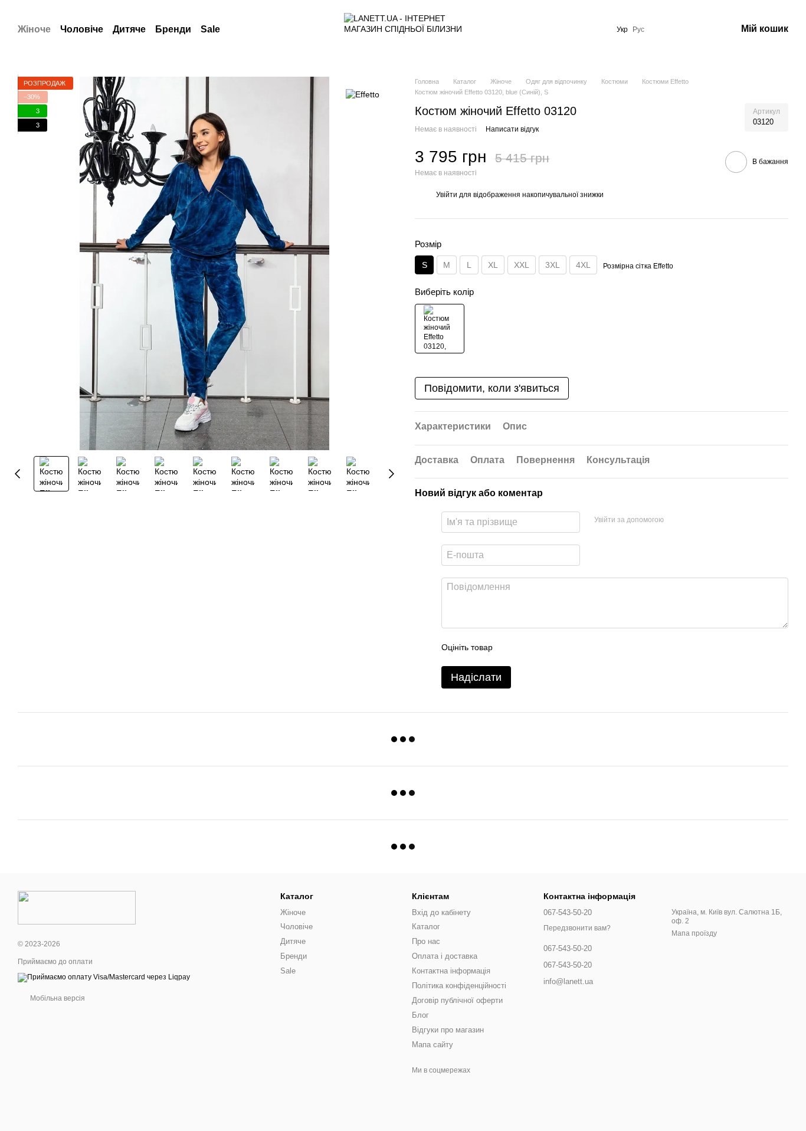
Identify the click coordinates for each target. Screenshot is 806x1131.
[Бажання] (665, 29)
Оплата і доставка (444, 956)
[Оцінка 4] (568, 647)
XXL (521, 265)
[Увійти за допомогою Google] (696, 520)
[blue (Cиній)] (439, 328)
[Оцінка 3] (549, 647)
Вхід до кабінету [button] (441, 912)
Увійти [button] (446, 195)
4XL (583, 265)
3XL (552, 265)
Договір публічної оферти (457, 1000)
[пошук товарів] (241, 29)
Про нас (426, 941)
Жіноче (34, 29)
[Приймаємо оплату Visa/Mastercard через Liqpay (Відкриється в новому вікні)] (104, 977)
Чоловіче (81, 29)
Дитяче (129, 29)
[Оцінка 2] (531, 647)
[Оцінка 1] (512, 647)
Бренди (173, 29)
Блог (420, 1015)
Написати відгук (512, 129)
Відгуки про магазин (448, 1029)
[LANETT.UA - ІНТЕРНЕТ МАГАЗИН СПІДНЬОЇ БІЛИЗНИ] (77, 907)
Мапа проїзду (694, 933)
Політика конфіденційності (459, 985)
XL (493, 265)
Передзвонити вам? (577, 928)
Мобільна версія (56, 998)
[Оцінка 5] (587, 647)
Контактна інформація (451, 970)
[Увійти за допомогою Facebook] (677, 520)
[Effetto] (362, 94)
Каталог (426, 926)
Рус (638, 29)
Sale (210, 29)
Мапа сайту (432, 1044)
